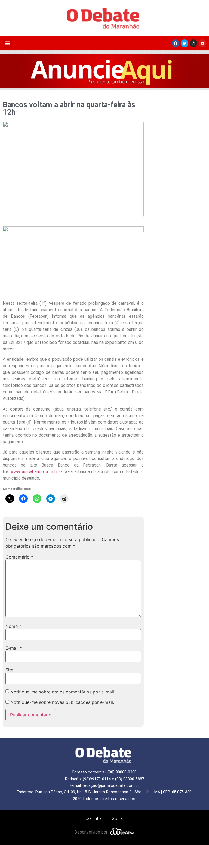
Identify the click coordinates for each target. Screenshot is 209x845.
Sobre (118, 818)
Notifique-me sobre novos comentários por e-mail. (62, 692)
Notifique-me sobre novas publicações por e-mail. (62, 702)
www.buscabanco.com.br (34, 471)
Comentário (19, 557)
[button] (7, 43)
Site (9, 670)
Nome (13, 626)
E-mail (13, 648)
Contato (93, 818)
